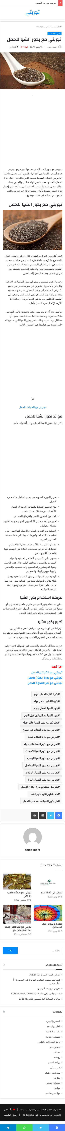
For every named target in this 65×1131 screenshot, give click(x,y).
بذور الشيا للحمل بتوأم (46, 708)
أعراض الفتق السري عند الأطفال (44, 974)
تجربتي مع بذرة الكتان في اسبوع (40, 729)
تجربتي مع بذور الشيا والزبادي (42, 772)
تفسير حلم (55, 1047)
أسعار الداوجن (10, 1115)
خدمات (57, 1052)
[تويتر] (50, 815)
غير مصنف (55, 1067)
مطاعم (57, 1078)
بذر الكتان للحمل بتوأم (46, 694)
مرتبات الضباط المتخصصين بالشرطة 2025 (39, 998)
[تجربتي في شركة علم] (48, 881)
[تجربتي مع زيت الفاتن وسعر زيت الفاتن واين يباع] (17, 914)
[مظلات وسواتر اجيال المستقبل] (48, 913)
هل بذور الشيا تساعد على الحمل (40, 801)
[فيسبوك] (58, 815)
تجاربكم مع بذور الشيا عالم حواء (40, 722)
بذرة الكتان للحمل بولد (46, 701)
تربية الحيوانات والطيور (49, 1042)
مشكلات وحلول (52, 1072)
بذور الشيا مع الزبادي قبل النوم (41, 715)
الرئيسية (55, 26)
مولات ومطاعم (53, 1093)
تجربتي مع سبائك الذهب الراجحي (19, 894)
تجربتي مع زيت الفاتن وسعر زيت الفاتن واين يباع (18, 928)
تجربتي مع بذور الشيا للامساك (41, 751)
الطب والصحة (53, 1026)
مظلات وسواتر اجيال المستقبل (52, 925)
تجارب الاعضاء (42, 26)
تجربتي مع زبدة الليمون (45, 2)
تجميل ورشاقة (53, 1036)
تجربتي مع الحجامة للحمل (32, 407)
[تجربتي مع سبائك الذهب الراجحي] (17, 881)
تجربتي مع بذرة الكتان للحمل (45, 677)
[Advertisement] (32, 129)
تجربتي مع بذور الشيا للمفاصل (41, 765)
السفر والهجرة (53, 1021)
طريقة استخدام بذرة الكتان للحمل (39, 786)
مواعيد (57, 1088)
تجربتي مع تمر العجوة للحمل (45, 683)
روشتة (57, 1057)
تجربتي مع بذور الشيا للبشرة (42, 758)
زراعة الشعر (54, 1062)
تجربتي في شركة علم (51, 892)
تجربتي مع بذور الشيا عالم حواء (41, 744)
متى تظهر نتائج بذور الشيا (44, 794)
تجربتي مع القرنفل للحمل (47, 672)
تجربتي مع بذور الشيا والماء (43, 779)
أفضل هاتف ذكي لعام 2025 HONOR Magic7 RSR (35, 993)
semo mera (52, 47)
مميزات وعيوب (53, 1083)
